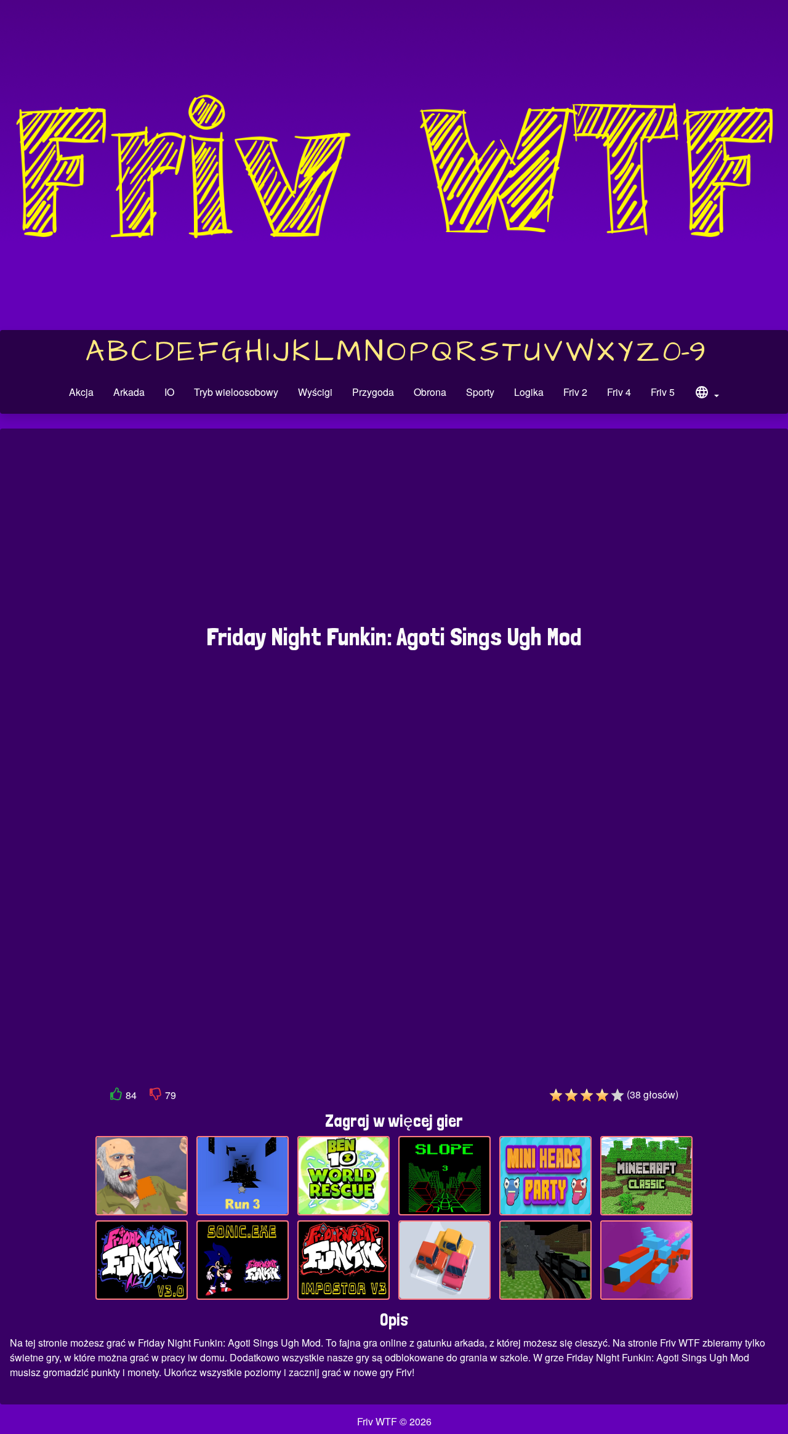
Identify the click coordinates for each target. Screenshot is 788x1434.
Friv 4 (619, 392)
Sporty (480, 392)
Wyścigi (315, 392)
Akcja (81, 392)
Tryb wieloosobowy (236, 392)
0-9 (684, 352)
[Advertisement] (394, 532)
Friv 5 (663, 392)
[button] (707, 394)
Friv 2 (575, 392)
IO (169, 392)
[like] (116, 1096)
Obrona (430, 392)
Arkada (129, 392)
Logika (529, 392)
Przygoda (373, 392)
